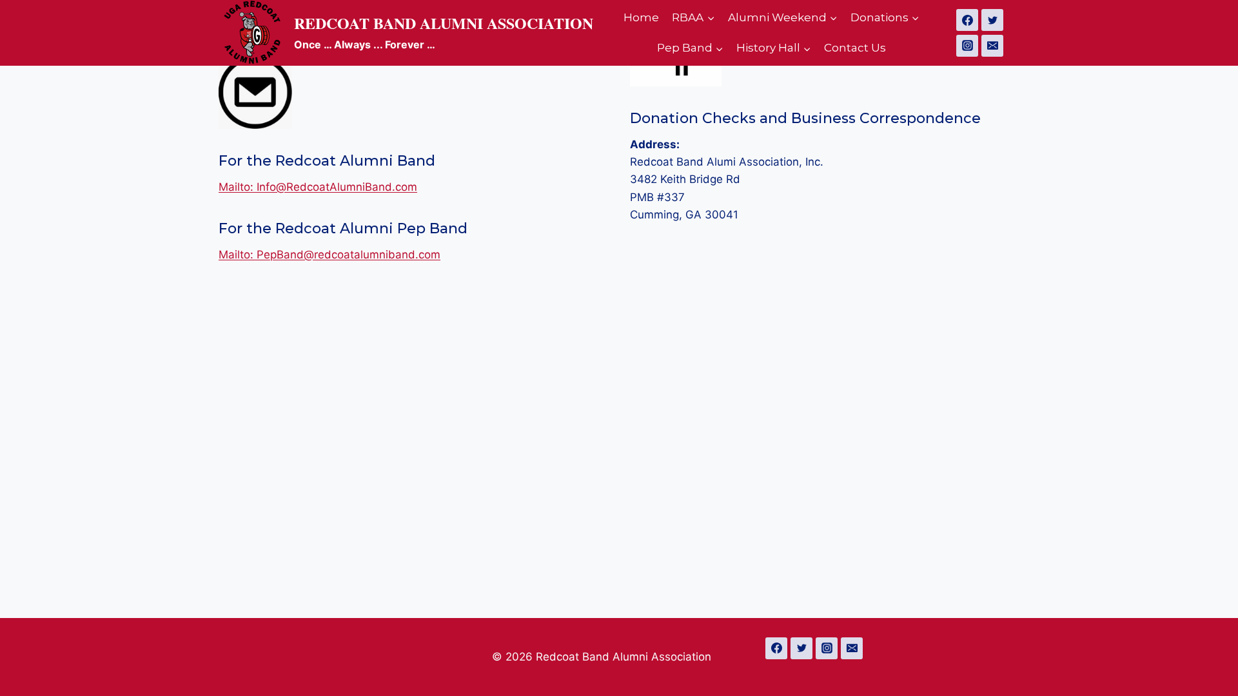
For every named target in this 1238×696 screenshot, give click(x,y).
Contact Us (855, 47)
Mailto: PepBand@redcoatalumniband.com (329, 254)
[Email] (992, 46)
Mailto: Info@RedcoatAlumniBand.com (318, 186)
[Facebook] (967, 20)
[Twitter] (992, 20)
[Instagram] (967, 46)
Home (641, 17)
